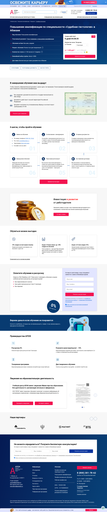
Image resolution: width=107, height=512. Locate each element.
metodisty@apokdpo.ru (16, 486)
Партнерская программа (39, 489)
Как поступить (44, 68)
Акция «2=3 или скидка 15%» (80, 245)
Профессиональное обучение (87, 17)
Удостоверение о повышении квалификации (40, 39)
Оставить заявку (61, 214)
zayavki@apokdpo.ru (24, 140)
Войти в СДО (62, 6)
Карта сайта (35, 486)
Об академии (13, 6)
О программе (15, 68)
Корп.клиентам (36, 6)
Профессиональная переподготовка (22, 17)
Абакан (64, 12)
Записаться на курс (80, 56)
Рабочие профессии (61, 480)
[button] (82, 407)
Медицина (32, 21)
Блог (19, 6)
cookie (29, 510)
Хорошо (91, 510)
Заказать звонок (91, 13)
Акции (29, 6)
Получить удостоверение (19, 113)
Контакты (54, 6)
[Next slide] (95, 395)
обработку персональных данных (46, 455)
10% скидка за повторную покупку (22, 245)
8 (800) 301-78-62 (91, 10)
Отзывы (24, 6)
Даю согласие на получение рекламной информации (30, 458)
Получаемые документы (29, 68)
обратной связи (25, 143)
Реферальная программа (39, 491)
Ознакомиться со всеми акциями (20, 259)
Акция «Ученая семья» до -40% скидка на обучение (51, 245)
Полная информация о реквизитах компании (61, 491)
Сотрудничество (45, 6)
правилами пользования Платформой (70, 455)
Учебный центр (13, 21)
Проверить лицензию (22, 403)
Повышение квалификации (53, 17)
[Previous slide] (70, 395)
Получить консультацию (79, 294)
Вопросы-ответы (37, 478)
